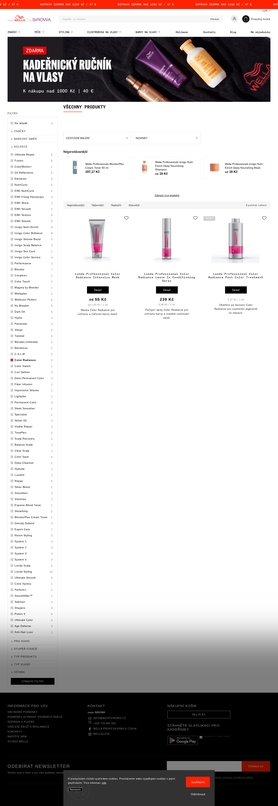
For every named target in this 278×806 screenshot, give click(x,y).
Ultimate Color (34, 620)
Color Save (34, 456)
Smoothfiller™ (34, 595)
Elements (34, 178)
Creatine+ (34, 275)
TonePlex (34, 432)
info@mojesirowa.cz (109, 718)
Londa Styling (34, 571)
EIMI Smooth (34, 209)
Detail (98, 289)
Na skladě (34, 123)
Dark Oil (34, 311)
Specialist (34, 414)
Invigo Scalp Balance (34, 245)
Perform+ (34, 589)
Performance (34, 263)
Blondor (34, 269)
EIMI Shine (34, 203)
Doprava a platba (21, 722)
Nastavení (75, 789)
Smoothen (34, 493)
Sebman (34, 602)
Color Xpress (34, 583)
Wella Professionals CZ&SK (115, 728)
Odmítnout (198, 794)
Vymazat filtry (33, 681)
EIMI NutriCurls (34, 190)
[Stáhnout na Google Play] (182, 740)
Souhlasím (198, 782)
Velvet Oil (34, 420)
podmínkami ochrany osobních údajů (230, 777)
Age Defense (34, 626)
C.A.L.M (34, 354)
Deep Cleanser (34, 462)
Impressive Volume (34, 390)
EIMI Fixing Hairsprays (34, 197)
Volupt (34, 330)
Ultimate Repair (34, 154)
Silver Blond (34, 487)
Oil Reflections (34, 172)
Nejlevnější (98, 205)
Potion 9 (34, 614)
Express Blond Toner (34, 505)
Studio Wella (18, 741)
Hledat (214, 19)
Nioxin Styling (34, 535)
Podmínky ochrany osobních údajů (35, 717)
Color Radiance (34, 360)
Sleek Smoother (34, 408)
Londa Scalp (34, 565)
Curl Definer (34, 372)
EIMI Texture (34, 215)
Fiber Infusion (34, 384)
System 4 (34, 559)
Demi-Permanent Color (34, 378)
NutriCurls (34, 184)
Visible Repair (34, 426)
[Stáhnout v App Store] (215, 740)
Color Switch (34, 366)
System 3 (34, 553)
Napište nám (17, 736)
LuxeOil (34, 475)
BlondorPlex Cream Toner (34, 517)
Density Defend (34, 523)
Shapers (34, 608)
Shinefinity (34, 511)
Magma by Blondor (34, 287)
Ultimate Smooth (34, 577)
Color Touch (34, 281)
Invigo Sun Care (34, 251)
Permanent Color (34, 402)
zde (104, 782)
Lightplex (34, 396)
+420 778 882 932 (104, 723)
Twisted (34, 336)
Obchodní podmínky (23, 712)
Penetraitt (34, 323)
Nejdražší (116, 205)
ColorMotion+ (34, 166)
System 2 (34, 547)
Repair (34, 481)
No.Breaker (34, 305)
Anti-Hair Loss (34, 632)
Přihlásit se (255, 766)
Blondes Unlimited (34, 342)
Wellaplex (34, 293)
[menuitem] (14, 32)
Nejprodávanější (76, 205)
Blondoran (34, 348)
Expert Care (34, 529)
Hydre (34, 317)
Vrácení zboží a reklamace (29, 727)
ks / (199, 714)
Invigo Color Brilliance (34, 233)
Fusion (34, 160)
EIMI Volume (34, 221)
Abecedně (134, 205)
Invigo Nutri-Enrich (34, 227)
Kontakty (15, 731)
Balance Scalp (34, 444)
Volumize (34, 499)
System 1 (34, 541)
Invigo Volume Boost (34, 239)
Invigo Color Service (34, 257)
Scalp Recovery (34, 438)
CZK (265, 10)
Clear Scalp (34, 450)
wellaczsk (101, 734)
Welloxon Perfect (34, 299)
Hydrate (34, 469)
